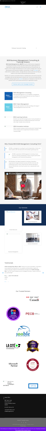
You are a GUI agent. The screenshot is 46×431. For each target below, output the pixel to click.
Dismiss (29, 430)
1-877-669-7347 (12, 0)
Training (23, 420)
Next (43, 272)
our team (36, 70)
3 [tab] (8, 282)
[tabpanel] (23, 273)
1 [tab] (5, 282)
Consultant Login (23, 1)
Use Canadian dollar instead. (21, 430)
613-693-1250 (7, 407)
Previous (2, 272)
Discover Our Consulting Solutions (15, 34)
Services (18, 420)
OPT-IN (33, 386)
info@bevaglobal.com (9, 411)
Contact (27, 420)
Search (24, 52)
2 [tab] (7, 282)
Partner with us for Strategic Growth (23, 84)
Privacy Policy (23, 426)
